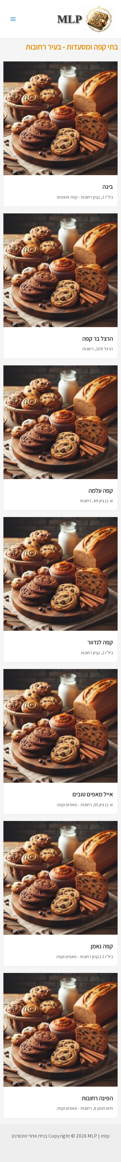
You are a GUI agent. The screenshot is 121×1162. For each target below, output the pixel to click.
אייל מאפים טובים (93, 794)
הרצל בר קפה (97, 339)
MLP (69, 19)
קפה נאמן (102, 946)
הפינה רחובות (97, 1098)
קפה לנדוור (100, 642)
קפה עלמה (100, 490)
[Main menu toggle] (13, 19)
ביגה (107, 187)
